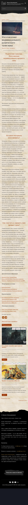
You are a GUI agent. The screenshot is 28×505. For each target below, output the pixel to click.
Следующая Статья (23, 400)
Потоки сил (22, 363)
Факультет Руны (5, 48)
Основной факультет (12, 349)
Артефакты (12, 48)
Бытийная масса (8, 363)
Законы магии (16, 363)
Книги (13, 328)
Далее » (4, 359)
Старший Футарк (13, 277)
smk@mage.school (19, 446)
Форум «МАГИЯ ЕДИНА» (7, 279)
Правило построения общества (11, 380)
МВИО (6, 349)
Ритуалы (18, 328)
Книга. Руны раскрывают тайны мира (10, 309)
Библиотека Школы (6, 287)
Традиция (23, 328)
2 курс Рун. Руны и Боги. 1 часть (9, 311)
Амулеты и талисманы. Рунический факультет (12, 291)
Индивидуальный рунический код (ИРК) (16, 280)
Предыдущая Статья (5, 398)
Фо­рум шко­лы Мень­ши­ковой (7, 454)
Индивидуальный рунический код (9, 289)
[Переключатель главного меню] (25, 3)
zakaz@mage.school (21, 451)
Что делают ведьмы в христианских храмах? (12, 346)
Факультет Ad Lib (5, 351)
